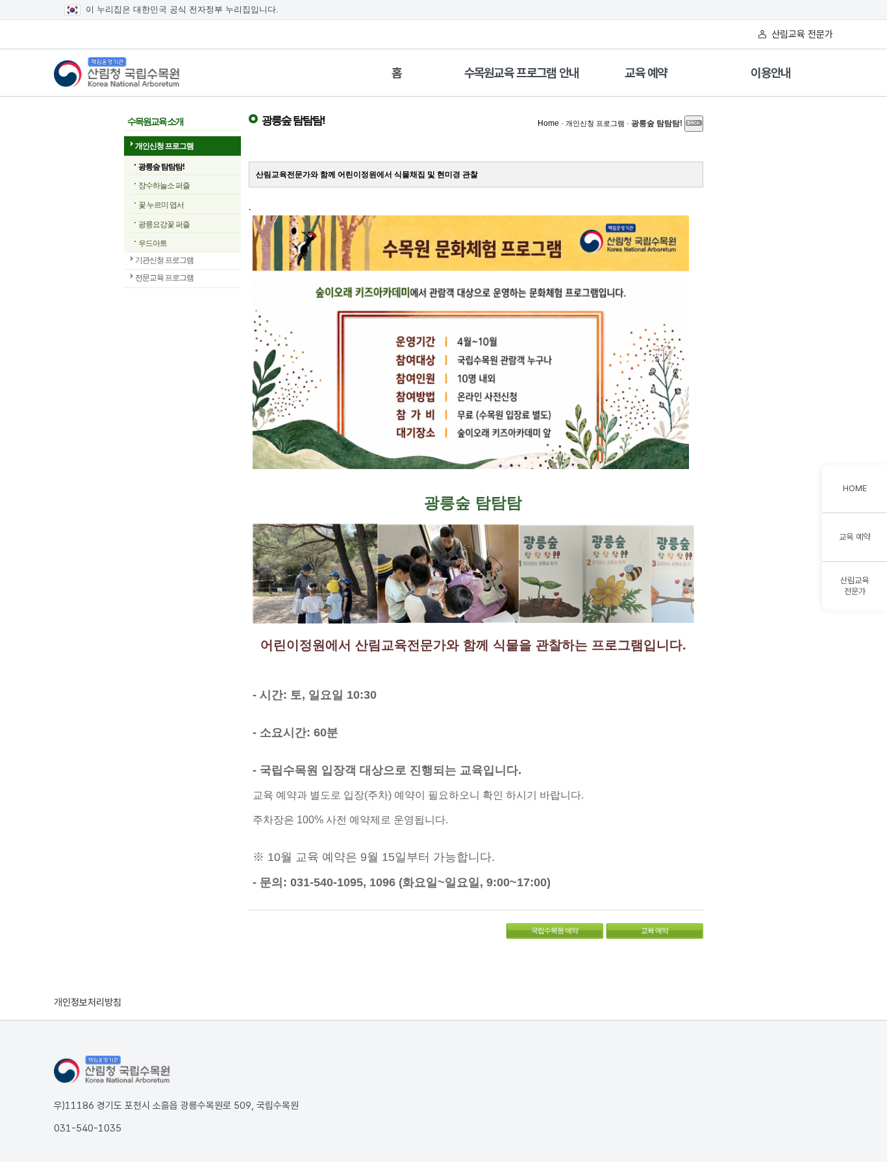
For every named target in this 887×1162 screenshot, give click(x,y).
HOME (855, 488)
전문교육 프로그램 (164, 277)
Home (548, 123)
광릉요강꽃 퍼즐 (164, 224)
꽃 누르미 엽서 (161, 205)
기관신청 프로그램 (164, 260)
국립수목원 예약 (542, 928)
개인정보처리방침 (87, 1002)
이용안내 (770, 73)
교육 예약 (646, 73)
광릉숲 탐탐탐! (161, 166)
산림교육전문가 (854, 585)
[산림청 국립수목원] (112, 1069)
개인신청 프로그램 (164, 146)
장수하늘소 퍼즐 (164, 185)
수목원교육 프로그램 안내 (521, 73)
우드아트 (152, 243)
